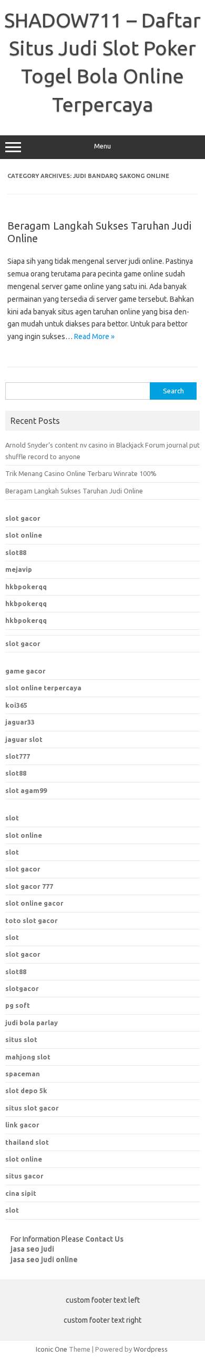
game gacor (25, 671)
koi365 (16, 705)
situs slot (21, 1039)
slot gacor (22, 518)
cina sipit (20, 1193)
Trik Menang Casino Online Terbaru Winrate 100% (81, 473)
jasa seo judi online (44, 1259)
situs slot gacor (32, 1108)
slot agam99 (26, 790)
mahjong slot (27, 1056)
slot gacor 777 (29, 886)
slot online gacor (34, 903)
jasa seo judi (32, 1249)
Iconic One (51, 1349)
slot (12, 817)
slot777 (17, 756)
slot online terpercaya (43, 687)
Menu (102, 146)
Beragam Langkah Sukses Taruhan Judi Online (74, 490)
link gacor (22, 1124)
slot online (23, 535)
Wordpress (151, 1349)
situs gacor (24, 1175)
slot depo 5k (26, 1090)
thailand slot (27, 1142)
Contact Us (104, 1239)
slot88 (15, 552)
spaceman (22, 1073)
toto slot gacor (31, 920)
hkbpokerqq (26, 586)
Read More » (94, 336)
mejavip (18, 569)
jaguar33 (20, 722)
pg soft (17, 1005)
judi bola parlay (31, 1022)
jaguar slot (24, 739)
